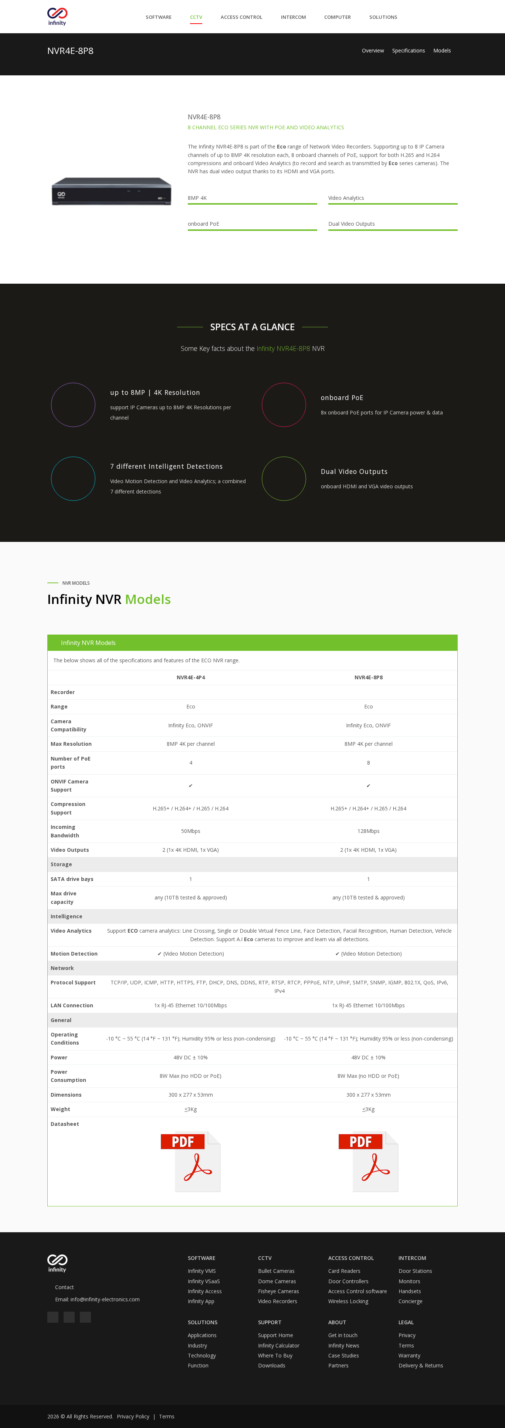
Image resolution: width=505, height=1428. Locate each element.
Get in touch (342, 1335)
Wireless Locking (348, 1301)
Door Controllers (348, 1281)
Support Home (275, 1335)
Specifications (409, 50)
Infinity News (343, 1345)
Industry (197, 1345)
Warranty (409, 1355)
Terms (406, 1345)
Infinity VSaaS (204, 1281)
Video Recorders (277, 1301)
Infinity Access (205, 1291)
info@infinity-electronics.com (105, 1299)
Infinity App (201, 1301)
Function (198, 1365)
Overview (374, 50)
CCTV (196, 17)
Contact (64, 1287)
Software (159, 17)
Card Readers (344, 1270)
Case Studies (343, 1355)
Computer (337, 17)
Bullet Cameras (276, 1270)
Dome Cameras (277, 1281)
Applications (202, 1335)
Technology (202, 1355)
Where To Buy (275, 1355)
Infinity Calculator (278, 1345)
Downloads (271, 1365)
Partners (338, 1365)
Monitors (409, 1281)
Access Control (241, 17)
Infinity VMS (202, 1270)
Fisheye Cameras (278, 1291)
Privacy (407, 1335)
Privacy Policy (133, 1416)
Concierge (411, 1301)
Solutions (383, 17)
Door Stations (415, 1270)
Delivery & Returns (421, 1365)
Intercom (293, 17)
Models (442, 50)
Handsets (410, 1291)
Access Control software (357, 1291)
